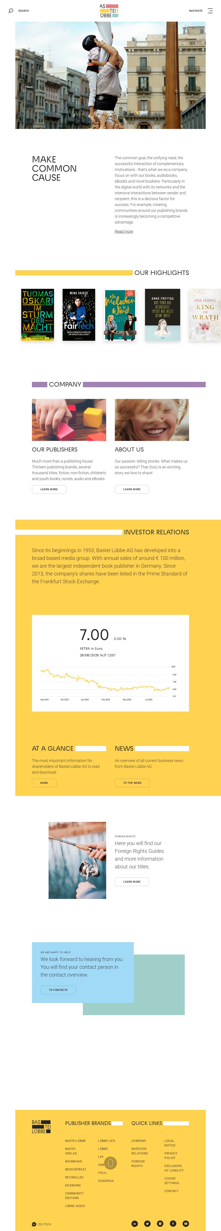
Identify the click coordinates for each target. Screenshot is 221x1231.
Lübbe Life (106, 1141)
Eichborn (73, 1185)
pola (102, 1173)
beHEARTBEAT (75, 1169)
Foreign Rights (138, 1164)
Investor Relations (139, 1151)
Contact (171, 1191)
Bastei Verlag (71, 1151)
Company (138, 1141)
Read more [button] (124, 231)
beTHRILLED (74, 1177)
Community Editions (74, 1196)
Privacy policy (170, 1156)
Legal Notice (169, 1143)
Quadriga (106, 1181)
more (44, 782)
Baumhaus (73, 1161)
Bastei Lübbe (75, 1141)
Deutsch (44, 1224)
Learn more (49, 489)
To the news (132, 782)
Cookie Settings (171, 1181)
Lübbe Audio (75, 1206)
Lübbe (103, 1149)
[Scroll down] (110, 1163)
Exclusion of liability (173, 1168)
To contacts (58, 990)
